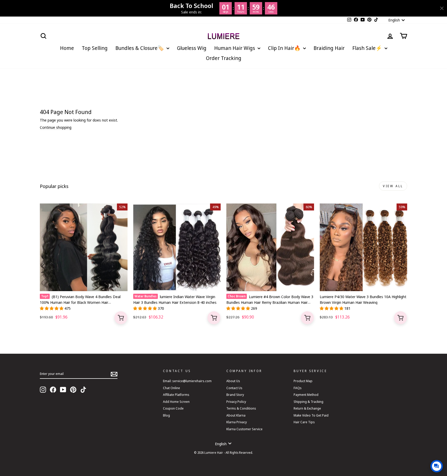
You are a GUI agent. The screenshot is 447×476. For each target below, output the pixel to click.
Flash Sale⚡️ (367, 47)
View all (393, 186)
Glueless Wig (191, 47)
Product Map (303, 381)
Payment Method (306, 394)
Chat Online (171, 388)
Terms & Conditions (241, 408)
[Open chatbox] (436, 466)
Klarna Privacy (236, 422)
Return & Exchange (307, 408)
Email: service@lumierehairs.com (187, 381)
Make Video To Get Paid (311, 415)
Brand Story (235, 394)
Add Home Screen (176, 401)
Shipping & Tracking (308, 401)
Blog (166, 415)
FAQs (298, 388)
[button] (52, 308)
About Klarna (235, 415)
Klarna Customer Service (244, 429)
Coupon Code (173, 408)
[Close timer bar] (442, 8)
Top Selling (95, 47)
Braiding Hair (329, 47)
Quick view (120, 317)
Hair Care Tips (304, 422)
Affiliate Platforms (176, 394)
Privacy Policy (236, 401)
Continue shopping (55, 127)
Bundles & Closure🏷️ (140, 47)
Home (67, 47)
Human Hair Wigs (235, 47)
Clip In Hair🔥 (285, 47)
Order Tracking (223, 58)
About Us (233, 381)
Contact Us (234, 388)
